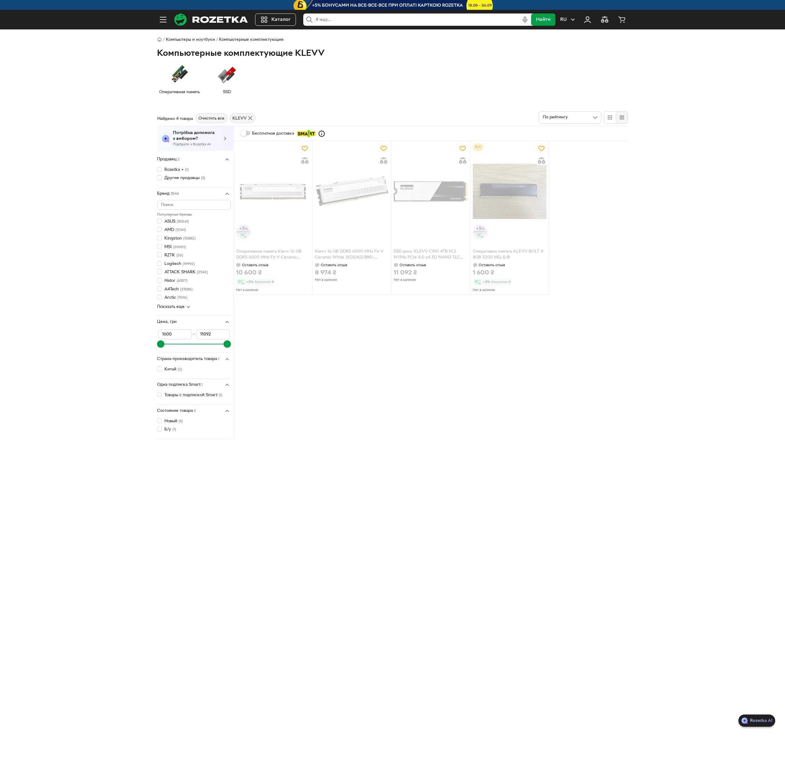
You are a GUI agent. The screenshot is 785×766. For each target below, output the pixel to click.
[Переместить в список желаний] (305, 148)
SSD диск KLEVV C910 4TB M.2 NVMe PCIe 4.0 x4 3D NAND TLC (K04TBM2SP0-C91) (427, 255)
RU (563, 19)
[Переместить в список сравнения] (305, 161)
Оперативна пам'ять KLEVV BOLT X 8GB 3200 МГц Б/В (508, 254)
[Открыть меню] (163, 19)
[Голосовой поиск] (525, 19)
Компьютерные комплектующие (251, 40)
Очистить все (211, 119)
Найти (543, 19)
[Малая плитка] (622, 117)
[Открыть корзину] (622, 19)
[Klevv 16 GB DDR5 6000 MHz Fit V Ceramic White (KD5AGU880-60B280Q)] (352, 191)
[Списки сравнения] (605, 19)
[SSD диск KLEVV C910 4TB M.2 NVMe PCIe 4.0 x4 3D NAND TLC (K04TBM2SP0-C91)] (430, 191)
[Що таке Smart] (322, 134)
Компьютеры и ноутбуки (190, 40)
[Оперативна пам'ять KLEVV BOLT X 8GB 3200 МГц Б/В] (509, 191)
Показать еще (171, 307)
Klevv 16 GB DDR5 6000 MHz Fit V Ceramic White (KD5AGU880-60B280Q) (349, 255)
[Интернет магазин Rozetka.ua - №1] (211, 19)
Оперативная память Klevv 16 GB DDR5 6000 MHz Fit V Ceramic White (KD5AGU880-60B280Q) (268, 255)
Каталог (281, 19)
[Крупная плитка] (610, 117)
